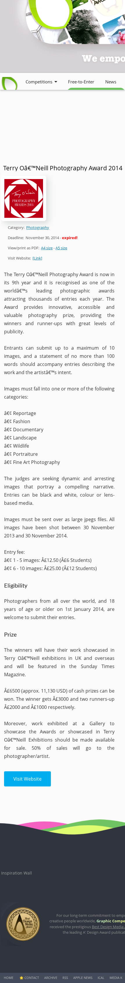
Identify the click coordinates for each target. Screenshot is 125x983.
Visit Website (27, 779)
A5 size (61, 247)
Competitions (39, 82)
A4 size (47, 247)
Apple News (82, 977)
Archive (50, 977)
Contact (31, 977)
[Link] (37, 258)
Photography (37, 227)
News (110, 82)
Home (8, 977)
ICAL (101, 977)
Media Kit (117, 977)
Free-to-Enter (81, 82)
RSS (65, 977)
